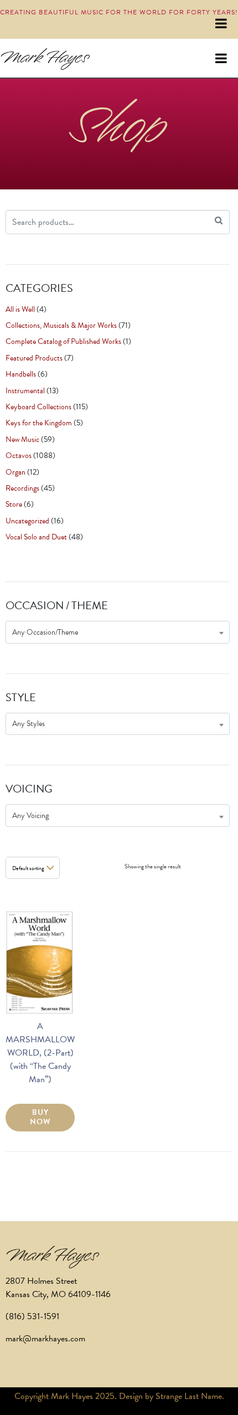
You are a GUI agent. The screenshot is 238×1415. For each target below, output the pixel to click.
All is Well (20, 309)
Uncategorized (27, 521)
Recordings (22, 488)
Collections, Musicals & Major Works (61, 325)
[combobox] (118, 632)
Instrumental (25, 391)
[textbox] (117, 632)
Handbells (21, 374)
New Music (22, 439)
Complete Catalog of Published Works (63, 341)
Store (14, 504)
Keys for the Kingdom (39, 423)
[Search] (219, 220)
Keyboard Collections (38, 407)
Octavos (19, 455)
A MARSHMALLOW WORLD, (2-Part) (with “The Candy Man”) (40, 1053)
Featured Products (34, 358)
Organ (15, 472)
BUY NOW (40, 1117)
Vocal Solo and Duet (36, 537)
